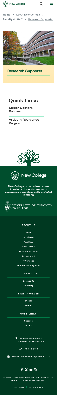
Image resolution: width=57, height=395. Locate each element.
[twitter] (26, 370)
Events (28, 301)
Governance (28, 246)
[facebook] (22, 370)
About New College (28, 14)
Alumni (28, 305)
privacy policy (36, 387)
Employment (28, 256)
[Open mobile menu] (51, 4)
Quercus (28, 321)
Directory (28, 285)
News (28, 232)
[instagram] (35, 370)
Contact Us (28, 281)
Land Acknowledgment (28, 265)
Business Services (28, 251)
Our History (28, 237)
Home (6, 14)
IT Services (28, 261)
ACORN (28, 325)
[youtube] (31, 370)
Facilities (28, 242)
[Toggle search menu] (41, 4)
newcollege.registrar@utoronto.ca (31, 356)
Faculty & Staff (12, 19)
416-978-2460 (31, 349)
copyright (19, 387)
